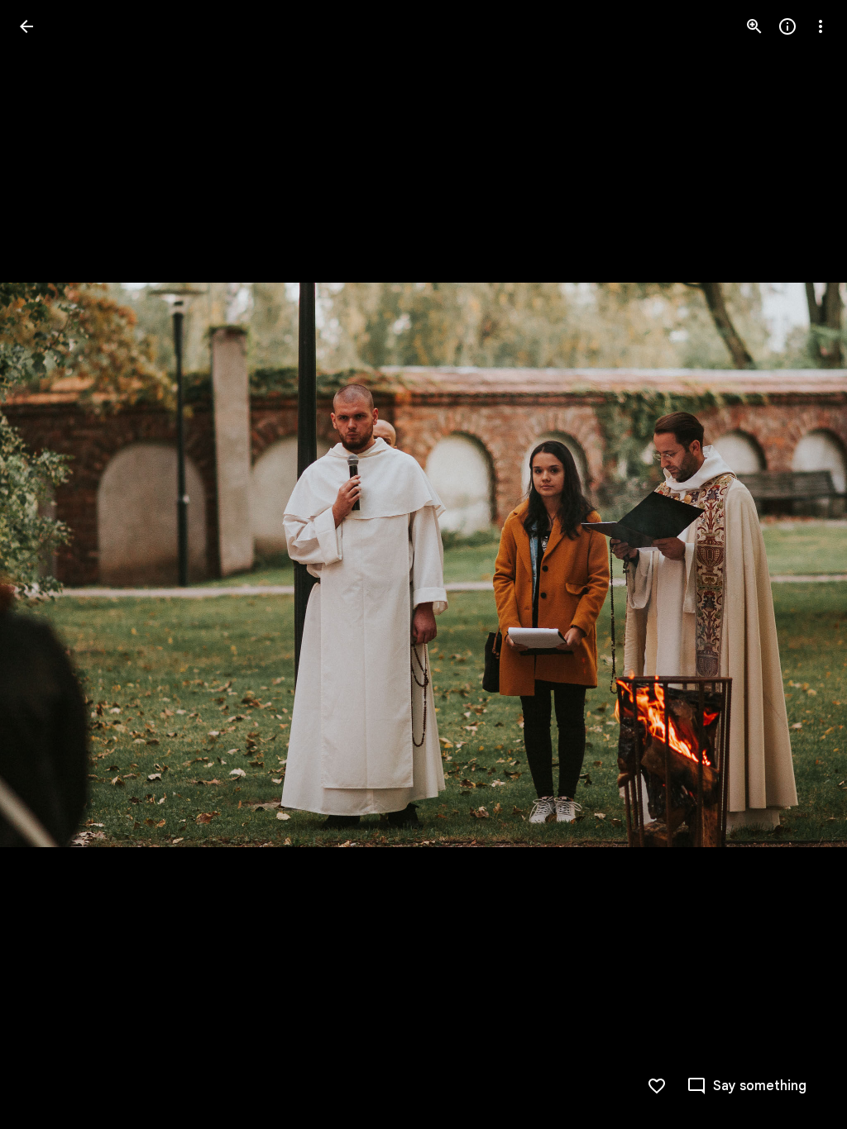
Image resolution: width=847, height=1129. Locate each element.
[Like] (657, 1086)
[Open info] (787, 26)
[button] (46, 564)
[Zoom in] (754, 26)
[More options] (820, 26)
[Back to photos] (26, 26)
